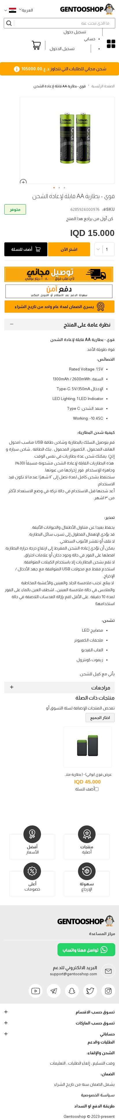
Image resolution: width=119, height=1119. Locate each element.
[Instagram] (108, 991)
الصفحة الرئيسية (103, 86)
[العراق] (10, 10)
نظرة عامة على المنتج (87, 325)
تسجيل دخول (75, 32)
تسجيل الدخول (62, 48)
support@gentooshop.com (73, 973)
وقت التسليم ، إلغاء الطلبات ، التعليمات (82, 1063)
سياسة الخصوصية (98, 1095)
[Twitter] (90, 991)
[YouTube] (35, 991)
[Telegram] (54, 991)
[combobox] (59, 23)
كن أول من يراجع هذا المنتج (89, 218)
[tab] (59, 324)
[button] (26, 10)
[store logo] (87, 9)
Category (111, 43)
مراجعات (100, 688)
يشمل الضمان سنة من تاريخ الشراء (84, 1084)
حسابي (89, 38)
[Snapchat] (72, 991)
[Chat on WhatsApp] (86, 954)
